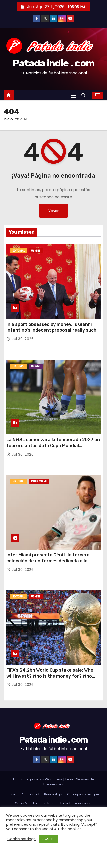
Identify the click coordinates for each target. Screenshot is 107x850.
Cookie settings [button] (21, 839)
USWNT (35, 366)
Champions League (83, 794)
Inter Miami (39, 481)
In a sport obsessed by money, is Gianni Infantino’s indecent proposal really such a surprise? (53, 330)
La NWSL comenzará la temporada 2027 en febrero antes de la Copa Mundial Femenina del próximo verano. (53, 445)
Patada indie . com (53, 63)
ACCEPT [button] (48, 838)
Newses (82, 779)
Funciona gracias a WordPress (38, 779)
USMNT (35, 251)
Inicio (8, 119)
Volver (53, 211)
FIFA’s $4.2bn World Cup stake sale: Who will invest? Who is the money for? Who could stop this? (49, 676)
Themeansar (53, 784)
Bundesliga (53, 794)
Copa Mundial (26, 803)
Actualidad (30, 794)
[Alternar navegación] (73, 95)
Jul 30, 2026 (23, 338)
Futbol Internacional (76, 803)
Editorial (19, 251)
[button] (84, 95)
